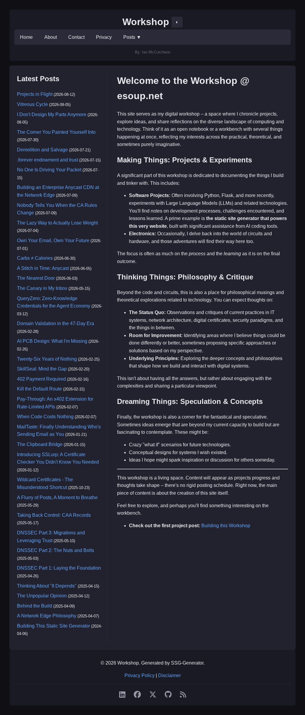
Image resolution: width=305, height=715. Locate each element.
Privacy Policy (140, 675)
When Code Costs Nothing (45, 416)
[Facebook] (137, 694)
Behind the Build (34, 605)
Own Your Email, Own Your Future (53, 240)
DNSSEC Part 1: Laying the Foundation (59, 568)
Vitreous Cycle (32, 104)
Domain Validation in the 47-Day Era (55, 323)
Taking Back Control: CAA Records (54, 515)
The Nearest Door (36, 278)
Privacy (104, 37)
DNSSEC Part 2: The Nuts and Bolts (55, 550)
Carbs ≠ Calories (35, 258)
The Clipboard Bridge (40, 444)
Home (26, 37)
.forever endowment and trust (47, 159)
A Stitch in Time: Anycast (43, 268)
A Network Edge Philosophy (46, 615)
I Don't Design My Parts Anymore (51, 114)
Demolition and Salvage (42, 149)
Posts (132, 37)
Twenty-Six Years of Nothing (47, 359)
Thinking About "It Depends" (47, 585)
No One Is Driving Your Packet (49, 169)
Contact (76, 37)
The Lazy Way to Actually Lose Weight (57, 222)
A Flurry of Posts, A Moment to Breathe (57, 497)
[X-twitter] (152, 694)
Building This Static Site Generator (53, 625)
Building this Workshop (225, 525)
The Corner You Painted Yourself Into (56, 132)
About (50, 37)
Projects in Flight (34, 94)
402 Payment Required (41, 379)
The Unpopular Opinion (42, 595)
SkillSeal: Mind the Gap (42, 368)
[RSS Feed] (183, 694)
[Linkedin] (122, 694)
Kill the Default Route (39, 388)
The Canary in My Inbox (42, 288)
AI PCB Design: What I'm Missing (52, 341)
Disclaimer (169, 675)
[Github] (168, 694)
